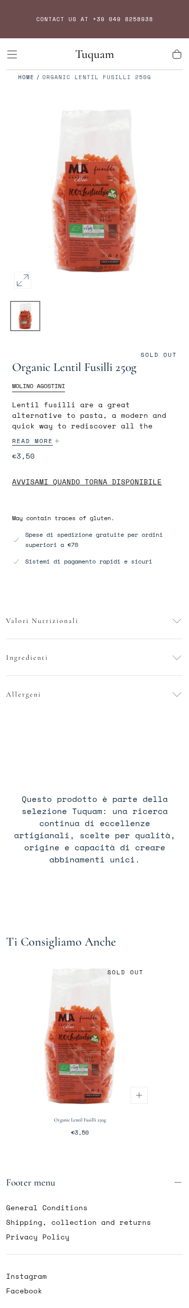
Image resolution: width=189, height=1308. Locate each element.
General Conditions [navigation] (47, 1207)
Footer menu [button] (30, 1182)
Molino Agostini (38, 386)
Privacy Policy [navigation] (38, 1236)
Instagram (26, 1276)
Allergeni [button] (23, 694)
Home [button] (26, 77)
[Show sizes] (139, 1095)
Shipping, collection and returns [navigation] (78, 1222)
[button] (12, 54)
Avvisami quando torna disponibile (87, 482)
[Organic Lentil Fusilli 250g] (80, 1036)
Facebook (24, 1290)
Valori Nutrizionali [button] (42, 620)
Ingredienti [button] (27, 657)
